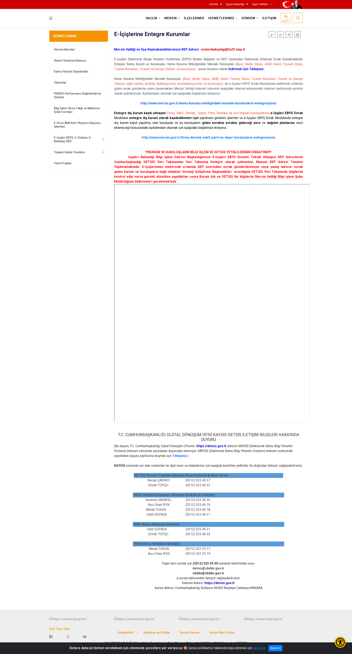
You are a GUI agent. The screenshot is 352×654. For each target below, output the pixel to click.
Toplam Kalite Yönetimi (69, 152)
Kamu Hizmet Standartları (71, 71)
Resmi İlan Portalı (222, 632)
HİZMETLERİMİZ (65, 36)
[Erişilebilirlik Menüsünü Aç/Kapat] (340, 642)
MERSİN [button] (170, 18)
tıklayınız (259, 648)
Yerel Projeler (63, 163)
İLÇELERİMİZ (194, 18)
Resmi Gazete (190, 632)
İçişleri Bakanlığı (235, 4)
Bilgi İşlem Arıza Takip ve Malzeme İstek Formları (77, 110)
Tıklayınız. (180, 456)
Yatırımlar (60, 82)
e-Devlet (213, 4)
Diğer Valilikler (260, 4)
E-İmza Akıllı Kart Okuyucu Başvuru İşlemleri (77, 124)
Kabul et (275, 648)
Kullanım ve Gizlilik (156, 632)
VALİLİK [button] (151, 18)
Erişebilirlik (125, 632)
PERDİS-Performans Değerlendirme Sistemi (77, 95)
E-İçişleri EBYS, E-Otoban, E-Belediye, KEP (73, 139)
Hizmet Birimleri (64, 49)
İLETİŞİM (269, 18)
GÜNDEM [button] (248, 18)
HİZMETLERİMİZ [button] (221, 18)
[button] (289, 34)
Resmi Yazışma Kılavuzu (70, 60)
